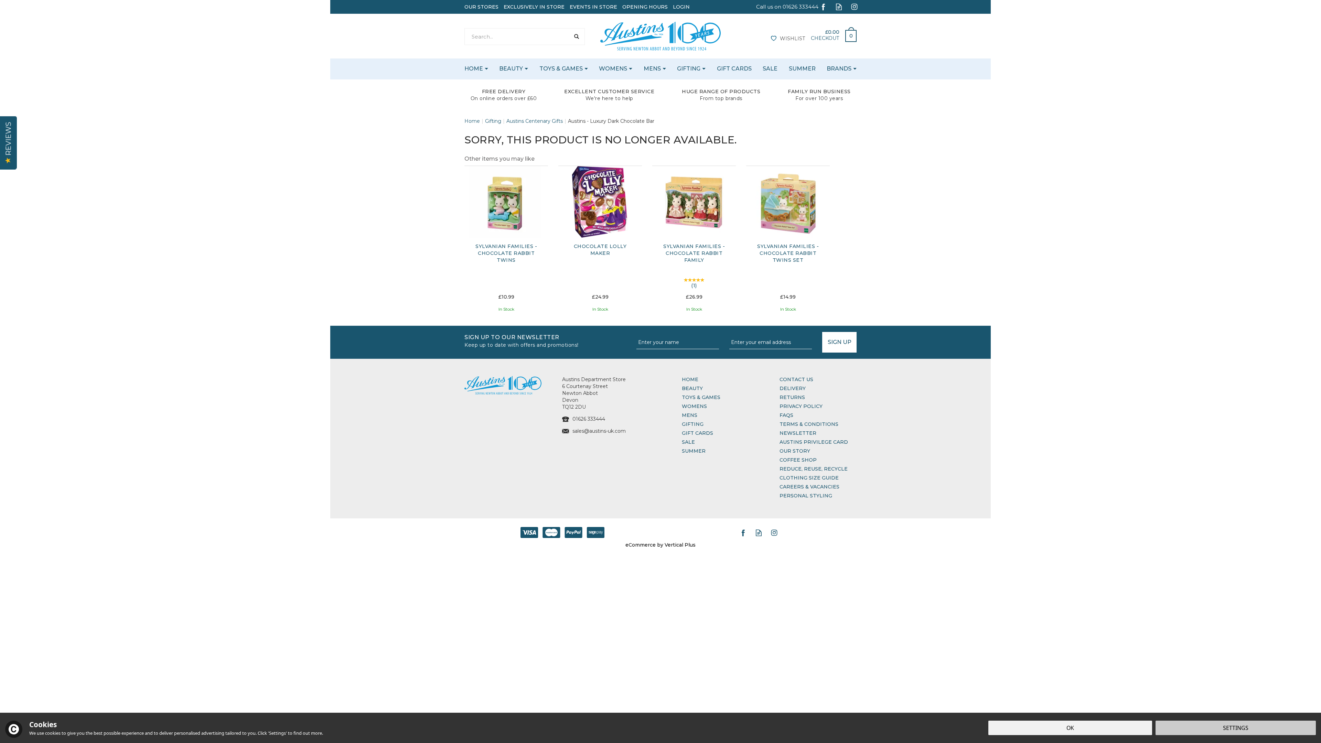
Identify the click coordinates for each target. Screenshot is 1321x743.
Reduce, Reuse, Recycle (814, 469)
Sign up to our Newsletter (521, 340)
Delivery (793, 388)
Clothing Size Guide (809, 478)
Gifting (693, 424)
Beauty (692, 388)
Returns (792, 397)
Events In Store (593, 7)
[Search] (576, 37)
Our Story (795, 451)
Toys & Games (701, 397)
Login (681, 7)
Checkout (825, 38)
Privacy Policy (801, 406)
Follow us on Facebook (823, 6)
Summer (694, 451)
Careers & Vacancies (809, 487)
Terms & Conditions (809, 424)
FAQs (786, 415)
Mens (689, 415)
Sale (688, 442)
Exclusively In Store (534, 7)
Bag (848, 34)
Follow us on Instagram (854, 6)
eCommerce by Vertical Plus (660, 545)
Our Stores (481, 7)
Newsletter (798, 433)
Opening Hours (645, 7)
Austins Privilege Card (814, 442)
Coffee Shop (798, 460)
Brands (839, 68)
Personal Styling (806, 496)
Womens (694, 406)
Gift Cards (697, 433)
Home (690, 379)
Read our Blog (839, 6)
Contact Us (796, 379)
